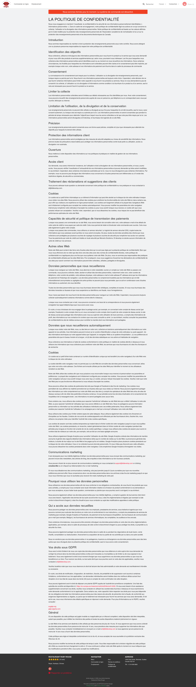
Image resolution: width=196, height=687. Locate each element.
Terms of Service (101, 685)
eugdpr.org (52, 606)
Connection (173, 4)
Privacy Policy (90, 685)
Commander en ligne (21, 4)
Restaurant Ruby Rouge (60, 657)
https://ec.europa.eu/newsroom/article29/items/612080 (96, 586)
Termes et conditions (114, 662)
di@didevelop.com (63, 562)
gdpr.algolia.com (54, 609)
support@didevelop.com (124, 463)
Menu (92, 659)
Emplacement (36, 4)
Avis (109, 659)
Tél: (131, 664)
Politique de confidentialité (112, 665)
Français (161, 4)
